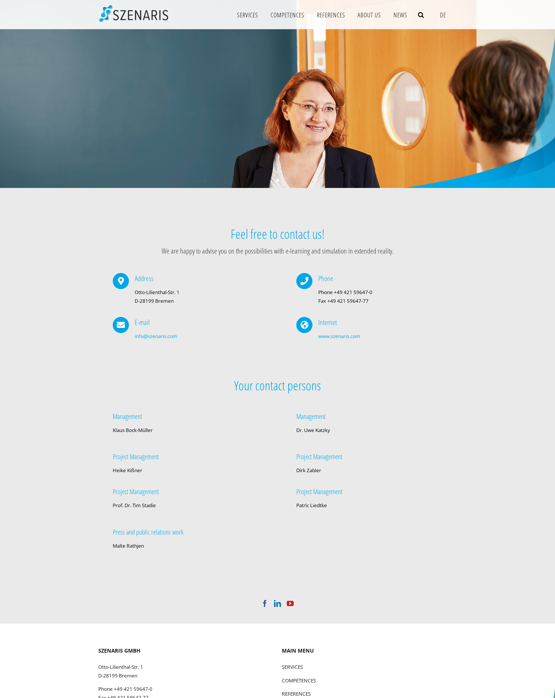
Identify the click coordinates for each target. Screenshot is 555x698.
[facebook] (264, 603)
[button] (421, 14)
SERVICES (292, 667)
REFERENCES (296, 693)
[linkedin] (277, 603)
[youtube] (290, 603)
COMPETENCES (299, 680)
